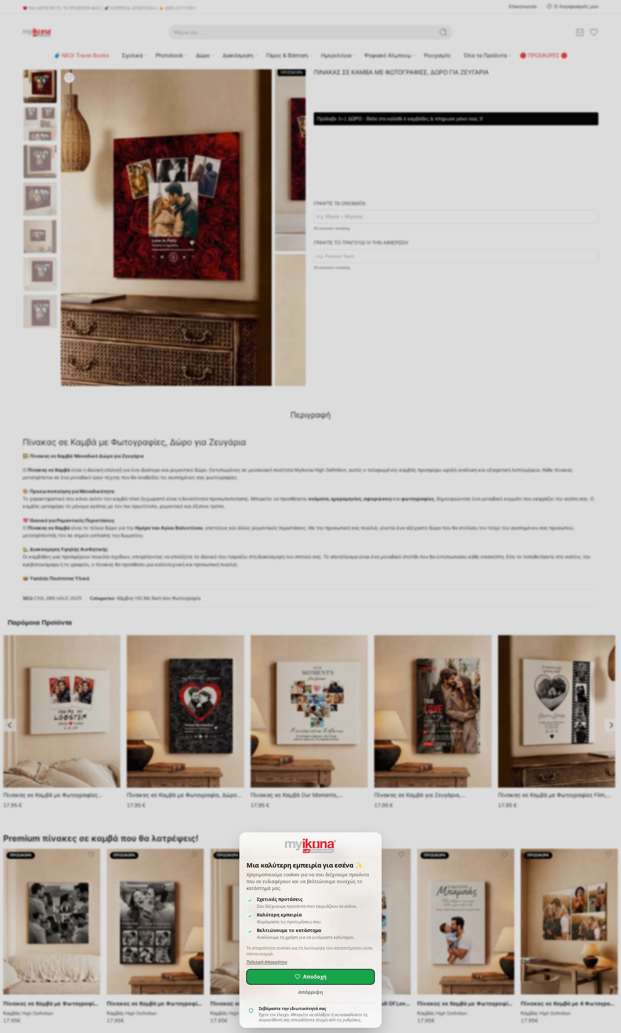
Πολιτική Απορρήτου (266, 962)
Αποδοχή (315, 976)
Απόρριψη (310, 992)
